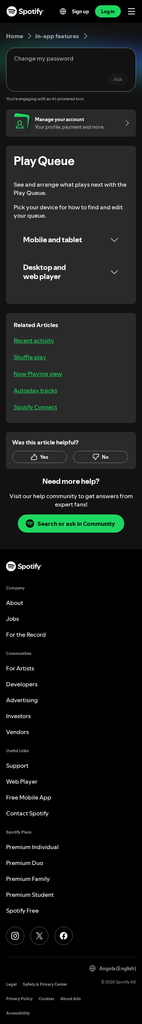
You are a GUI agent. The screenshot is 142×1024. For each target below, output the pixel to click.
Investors (18, 716)
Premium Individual (32, 847)
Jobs (12, 618)
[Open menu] (131, 11)
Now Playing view (38, 373)
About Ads (70, 999)
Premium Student (30, 894)
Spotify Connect (35, 407)
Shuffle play (30, 357)
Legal (11, 984)
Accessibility (18, 1013)
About (14, 603)
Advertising (22, 700)
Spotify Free (22, 910)
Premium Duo (24, 863)
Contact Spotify (27, 813)
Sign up (80, 11)
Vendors (17, 732)
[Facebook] (64, 936)
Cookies (46, 999)
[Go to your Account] (124, 123)
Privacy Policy (19, 999)
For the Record (26, 634)
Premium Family (28, 878)
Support (17, 765)
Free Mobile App (28, 797)
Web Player (21, 781)
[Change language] (63, 11)
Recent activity (34, 340)
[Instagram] (15, 936)
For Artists (20, 668)
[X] (39, 936)
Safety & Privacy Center (45, 984)
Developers (21, 684)
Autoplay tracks (35, 390)
